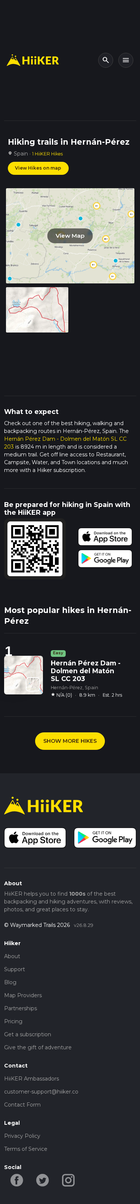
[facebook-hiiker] (17, 1179)
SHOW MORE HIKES (70, 741)
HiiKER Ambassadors (31, 1078)
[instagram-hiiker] (68, 1179)
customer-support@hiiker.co (41, 1091)
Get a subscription (27, 1034)
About (12, 956)
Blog (10, 982)
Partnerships (20, 1008)
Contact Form (22, 1104)
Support (14, 969)
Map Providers (23, 995)
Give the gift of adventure (38, 1047)
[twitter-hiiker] (43, 1179)
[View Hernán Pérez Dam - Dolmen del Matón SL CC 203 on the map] (33, 684)
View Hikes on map (38, 168)
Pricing (13, 1021)
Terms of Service (25, 1149)
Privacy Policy (22, 1136)
